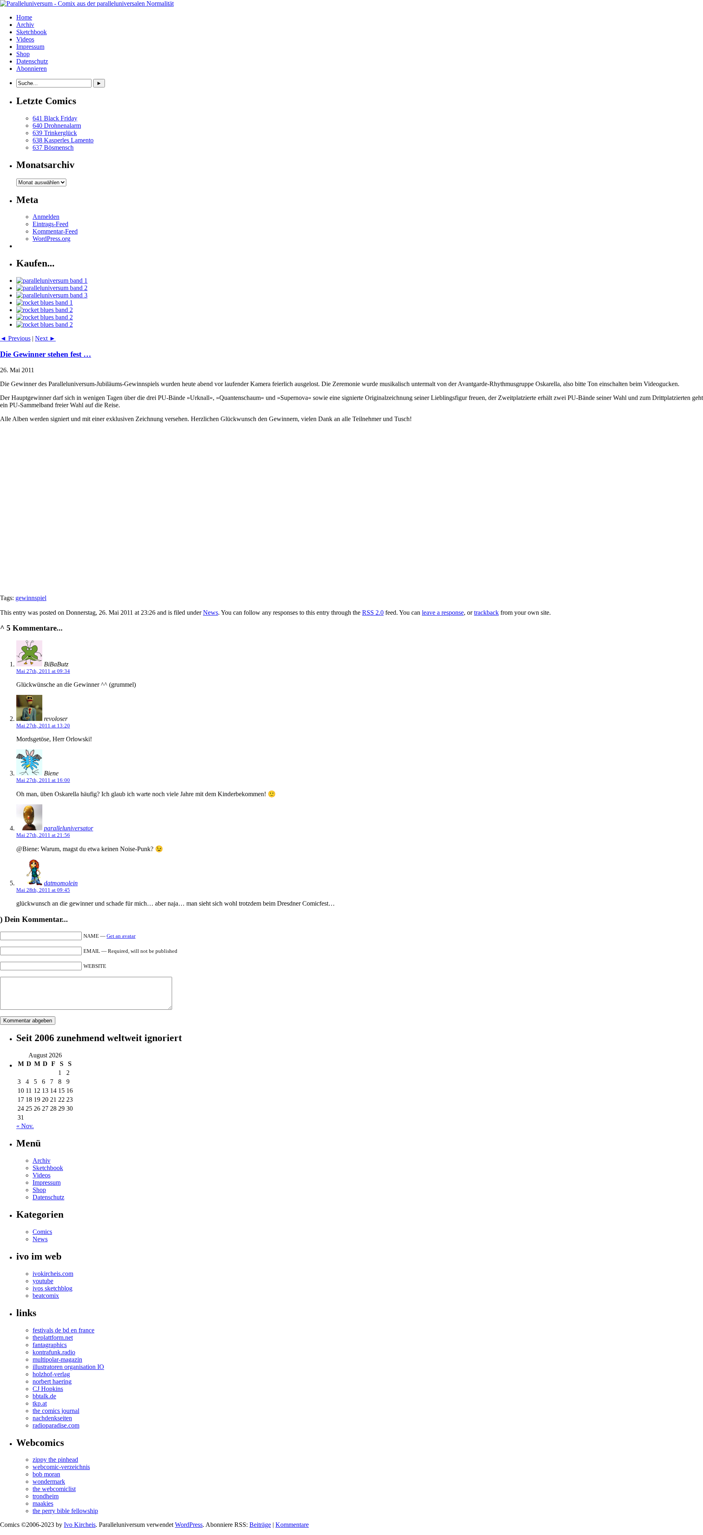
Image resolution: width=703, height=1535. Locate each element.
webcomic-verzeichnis (61, 1466)
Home (24, 17)
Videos (25, 39)
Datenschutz (32, 61)
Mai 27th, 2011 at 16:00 (43, 780)
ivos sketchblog (52, 1288)
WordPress (189, 1524)
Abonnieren (31, 68)
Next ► (45, 338)
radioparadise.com (56, 1425)
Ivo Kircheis (80, 1524)
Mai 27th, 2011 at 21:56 (43, 835)
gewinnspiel (30, 597)
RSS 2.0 (373, 612)
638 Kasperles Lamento (63, 140)
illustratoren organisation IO (68, 1366)
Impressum (30, 46)
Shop (23, 53)
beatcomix (46, 1295)
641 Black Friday (55, 118)
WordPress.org (51, 238)
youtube (43, 1280)
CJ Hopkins (48, 1388)
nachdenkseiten (52, 1418)
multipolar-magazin (57, 1359)
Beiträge (260, 1524)
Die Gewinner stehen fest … (45, 354)
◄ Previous (15, 338)
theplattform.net (53, 1337)
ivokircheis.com (53, 1273)
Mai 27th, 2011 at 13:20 (43, 726)
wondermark (49, 1481)
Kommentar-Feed (55, 231)
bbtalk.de (44, 1396)
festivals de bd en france (63, 1330)
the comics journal (56, 1410)
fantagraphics (50, 1344)
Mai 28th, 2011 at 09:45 (43, 890)
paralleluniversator (68, 828)
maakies (43, 1503)
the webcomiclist (54, 1488)
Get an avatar (121, 936)
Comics (42, 1231)
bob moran (46, 1474)
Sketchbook (31, 31)
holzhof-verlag (51, 1374)
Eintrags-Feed (50, 224)
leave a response (443, 612)
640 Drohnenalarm (57, 125)
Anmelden (46, 216)
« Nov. (25, 1125)
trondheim (46, 1496)
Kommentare (292, 1524)
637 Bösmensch (53, 147)
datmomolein (61, 883)
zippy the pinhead (55, 1459)
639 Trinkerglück (55, 132)
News (210, 612)
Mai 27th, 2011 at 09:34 (43, 671)
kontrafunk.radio (54, 1352)
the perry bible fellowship (65, 1510)
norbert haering (52, 1381)
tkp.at (40, 1403)
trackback (486, 612)
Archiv (25, 24)
